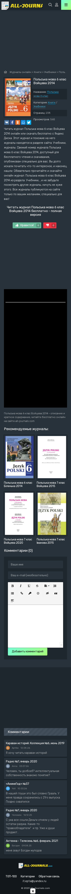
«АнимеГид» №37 (17, 784)
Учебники (39, 106)
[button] (12, 586)
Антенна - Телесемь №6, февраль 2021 (32, 841)
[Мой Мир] (23, 122)
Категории (28, 876)
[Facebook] (12, 122)
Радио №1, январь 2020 (21, 761)
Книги (51, 102)
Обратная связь (49, 876)
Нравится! (29, 225)
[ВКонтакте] (6, 122)
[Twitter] (28, 122)
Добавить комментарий (27, 651)
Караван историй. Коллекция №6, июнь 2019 (35, 743)
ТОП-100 (11, 876)
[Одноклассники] (17, 122)
